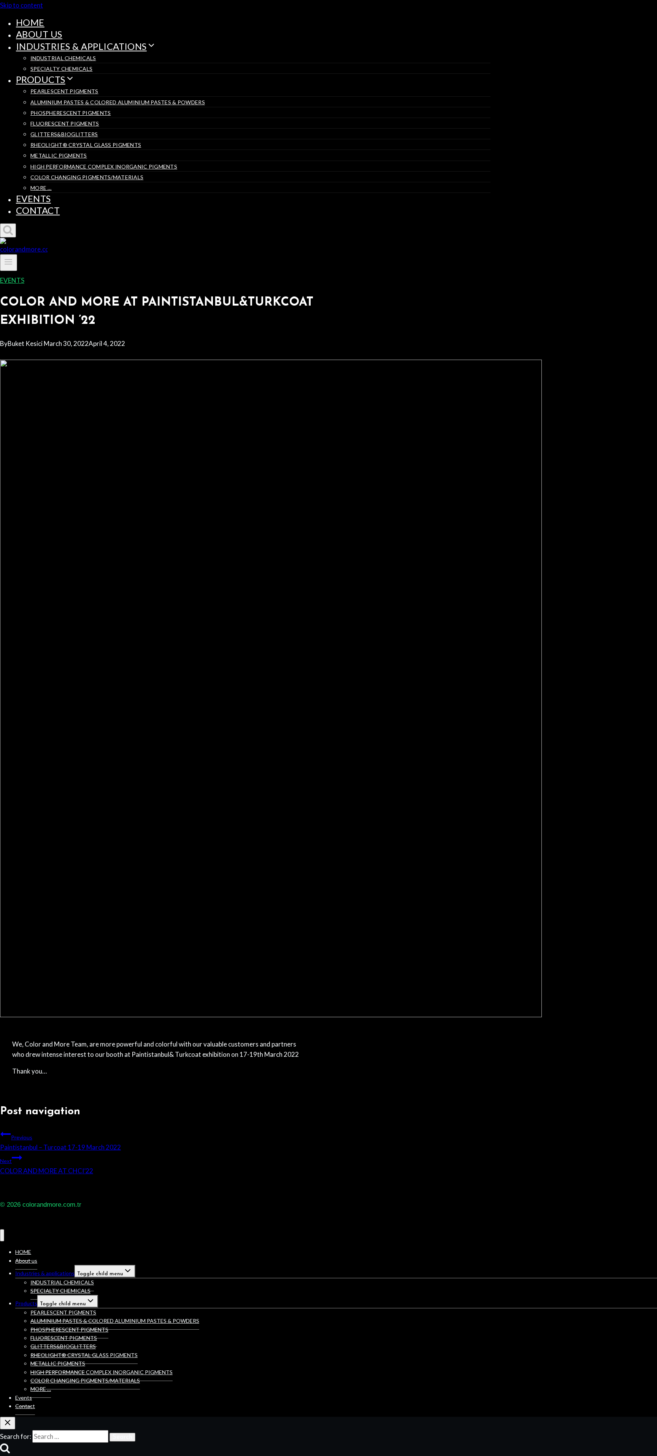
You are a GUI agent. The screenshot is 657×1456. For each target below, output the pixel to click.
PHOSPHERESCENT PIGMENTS (70, 113)
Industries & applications (45, 1273)
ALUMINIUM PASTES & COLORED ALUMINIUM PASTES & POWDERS (117, 102)
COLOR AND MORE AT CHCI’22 (46, 1166)
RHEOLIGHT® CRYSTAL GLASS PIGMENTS (85, 145)
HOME (30, 22)
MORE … (41, 188)
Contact (38, 210)
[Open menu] (8, 262)
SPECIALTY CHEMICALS (61, 68)
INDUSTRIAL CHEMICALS (63, 58)
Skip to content (21, 5)
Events (33, 198)
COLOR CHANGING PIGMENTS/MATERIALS (86, 177)
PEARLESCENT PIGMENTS (64, 91)
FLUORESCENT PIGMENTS (64, 123)
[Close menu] (2, 1235)
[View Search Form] (8, 230)
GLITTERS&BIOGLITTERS (64, 134)
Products (26, 1303)
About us (39, 34)
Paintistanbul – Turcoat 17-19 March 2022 (60, 1142)
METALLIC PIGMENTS (58, 155)
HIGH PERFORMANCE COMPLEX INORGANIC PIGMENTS (103, 166)
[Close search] (7, 1423)
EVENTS (12, 280)
